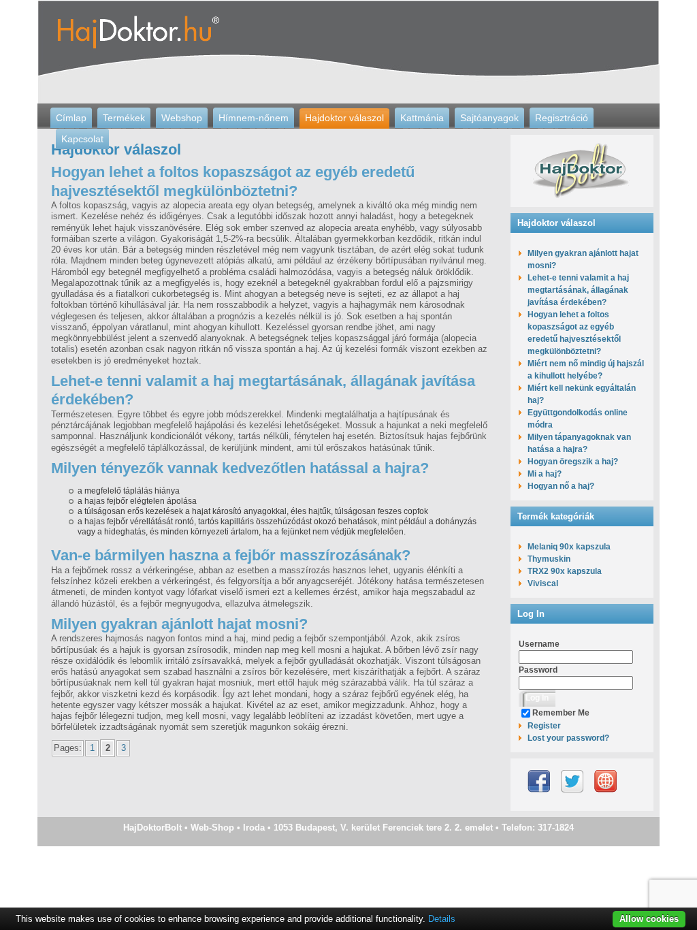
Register (544, 726)
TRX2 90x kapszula (565, 571)
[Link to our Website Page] (605, 781)
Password (538, 670)
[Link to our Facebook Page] (539, 781)
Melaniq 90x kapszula (569, 546)
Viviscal (543, 583)
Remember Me (560, 713)
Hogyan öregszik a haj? (573, 461)
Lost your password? (568, 738)
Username (539, 644)
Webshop (181, 117)
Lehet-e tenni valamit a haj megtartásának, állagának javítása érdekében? (578, 290)
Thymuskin (549, 559)
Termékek (124, 117)
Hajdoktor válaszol (344, 117)
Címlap (71, 117)
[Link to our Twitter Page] (572, 781)
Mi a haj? (545, 474)
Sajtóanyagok (489, 117)
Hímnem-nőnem (253, 117)
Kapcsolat (82, 138)
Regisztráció (561, 117)
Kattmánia (422, 117)
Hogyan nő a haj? (561, 486)
